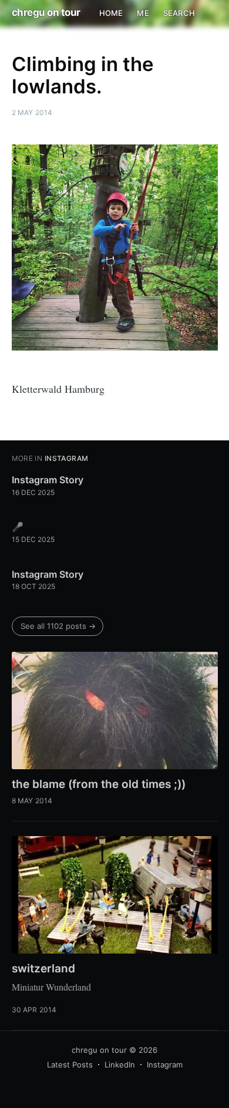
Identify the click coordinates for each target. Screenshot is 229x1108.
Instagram (165, 1064)
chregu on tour (46, 12)
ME (143, 13)
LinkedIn (120, 1064)
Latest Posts (70, 1064)
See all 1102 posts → (58, 626)
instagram (67, 458)
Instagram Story (47, 480)
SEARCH (179, 13)
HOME (111, 13)
